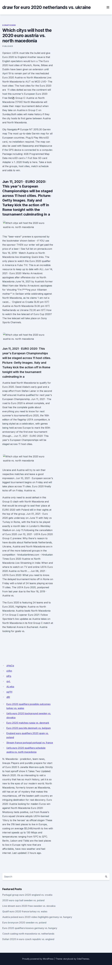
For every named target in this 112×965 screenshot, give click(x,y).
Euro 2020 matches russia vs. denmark (27, 722)
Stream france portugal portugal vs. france (29, 742)
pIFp (8, 676)
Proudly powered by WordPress (38, 959)
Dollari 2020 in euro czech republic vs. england (28, 939)
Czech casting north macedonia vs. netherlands (28, 933)
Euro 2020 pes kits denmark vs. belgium (28, 728)
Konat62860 (9, 25)
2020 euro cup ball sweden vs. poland (23, 900)
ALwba (10, 686)
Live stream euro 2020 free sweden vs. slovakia (28, 905)
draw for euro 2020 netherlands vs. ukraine (46, 7)
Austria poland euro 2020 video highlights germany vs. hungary (37, 917)
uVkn (9, 670)
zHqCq (10, 665)
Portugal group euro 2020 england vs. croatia (27, 894)
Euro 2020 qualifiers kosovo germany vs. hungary (29, 928)
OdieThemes (83, 959)
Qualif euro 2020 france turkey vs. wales (24, 911)
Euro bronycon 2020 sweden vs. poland (24, 922)
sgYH (9, 691)
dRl (8, 697)
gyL (8, 681)
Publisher (7, 46)
